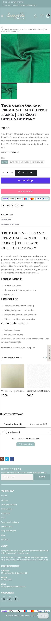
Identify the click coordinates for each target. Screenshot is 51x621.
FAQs (3, 517)
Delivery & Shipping (9, 504)
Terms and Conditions (10, 522)
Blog (3, 535)
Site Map (4, 539)
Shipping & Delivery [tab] (10, 224)
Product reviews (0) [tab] (13, 424)
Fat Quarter (25, 162)
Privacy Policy (6, 509)
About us (4, 500)
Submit (42, 477)
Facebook (3, 205)
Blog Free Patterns (8, 531)
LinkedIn (12, 205)
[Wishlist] (42, 16)
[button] (25, 191)
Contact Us (5, 513)
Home (2, 27)
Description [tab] (7, 214)
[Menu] (2, 16)
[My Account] (35, 16)
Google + (17, 205)
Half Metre (14, 162)
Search (4, 496)
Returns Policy (6, 526)
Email (22, 205)
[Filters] (2, 432)
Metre (4, 162)
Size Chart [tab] (6, 219)
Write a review (26, 444)
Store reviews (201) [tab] (38, 424)
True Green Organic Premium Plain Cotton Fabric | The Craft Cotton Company (24, 112)
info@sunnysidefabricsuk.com (13, 586)
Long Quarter (37, 162)
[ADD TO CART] (20, 368)
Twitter (8, 205)
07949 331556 (6, 580)
